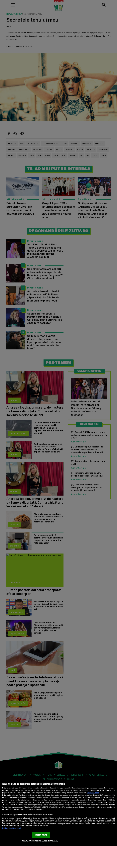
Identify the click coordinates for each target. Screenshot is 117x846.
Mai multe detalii (93, 793)
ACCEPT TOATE (41, 835)
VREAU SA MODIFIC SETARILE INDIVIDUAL (40, 841)
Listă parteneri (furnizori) (11, 828)
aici (95, 802)
